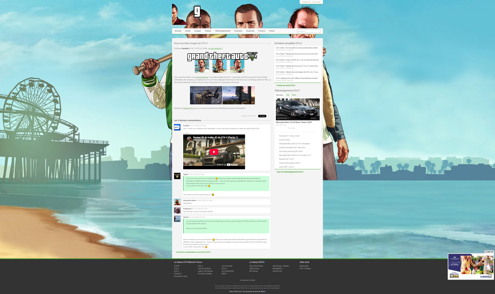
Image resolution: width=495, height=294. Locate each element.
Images (197, 31)
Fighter (185, 174)
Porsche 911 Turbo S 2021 (289, 136)
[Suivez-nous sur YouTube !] (315, 7)
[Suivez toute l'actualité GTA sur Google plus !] (310, 7)
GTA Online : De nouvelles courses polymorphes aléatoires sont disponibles (298, 48)
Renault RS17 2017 (286, 159)
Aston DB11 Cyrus (286, 167)
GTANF (177, 266)
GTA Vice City (227, 266)
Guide (187, 31)
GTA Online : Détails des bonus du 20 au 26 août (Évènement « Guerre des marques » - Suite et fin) (298, 54)
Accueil (178, 31)
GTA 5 (176, 271)
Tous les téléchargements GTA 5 (290, 172)
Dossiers (238, 31)
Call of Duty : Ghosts (281, 266)
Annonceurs (244, 280)
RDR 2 (224, 274)
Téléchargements (222, 31)
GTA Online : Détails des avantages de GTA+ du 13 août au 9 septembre (298, 72)
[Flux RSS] (320, 7)
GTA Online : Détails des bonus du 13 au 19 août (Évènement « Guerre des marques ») (298, 66)
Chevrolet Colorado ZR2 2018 (291, 151)
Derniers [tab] (279, 95)
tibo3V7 (186, 217)
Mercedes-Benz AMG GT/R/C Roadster (294, 144)
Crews (272, 31)
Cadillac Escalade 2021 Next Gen (292, 147)
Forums (261, 31)
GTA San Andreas (205, 274)
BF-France (253, 271)
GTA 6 (176, 268)
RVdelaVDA (187, 209)
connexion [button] (316, 2)
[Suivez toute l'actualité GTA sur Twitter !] (306, 7)
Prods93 (186, 126)
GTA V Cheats (305, 268)
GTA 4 (200, 266)
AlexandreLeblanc (189, 200)
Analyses (250, 31)
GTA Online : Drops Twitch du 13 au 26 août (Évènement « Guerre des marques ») (298, 60)
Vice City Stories (204, 268)
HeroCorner (277, 271)
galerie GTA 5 (188, 108)
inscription (306, 2)
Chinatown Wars (180, 276)
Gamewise (304, 266)
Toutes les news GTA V (286, 85)
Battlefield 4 (277, 268)
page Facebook (202, 77)
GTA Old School (228, 271)
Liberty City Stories (205, 271)
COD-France (254, 268)
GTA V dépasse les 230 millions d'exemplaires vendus (297, 78)
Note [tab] (294, 95)
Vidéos (208, 31)
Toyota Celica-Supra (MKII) (289, 163)
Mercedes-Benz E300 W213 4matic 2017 (295, 155)
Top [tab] (287, 95)
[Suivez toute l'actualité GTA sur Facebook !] (302, 7)
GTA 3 (224, 268)
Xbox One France (256, 266)
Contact (252, 280)
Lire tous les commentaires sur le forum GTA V (193, 252)
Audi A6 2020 (284, 140)
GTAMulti (177, 274)
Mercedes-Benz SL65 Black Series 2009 (294, 122)
